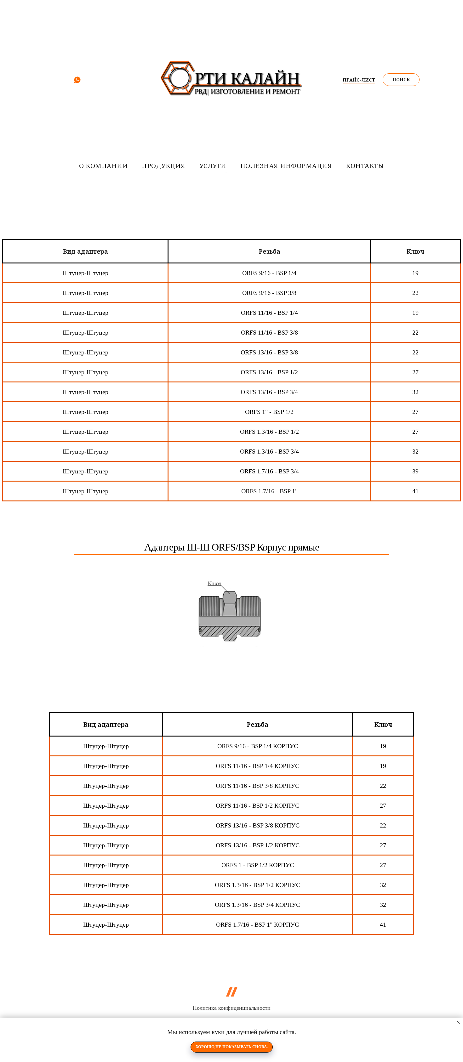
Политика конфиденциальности (232, 1008)
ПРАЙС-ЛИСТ (359, 79)
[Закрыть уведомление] (458, 1022)
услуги (212, 165)
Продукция (164, 165)
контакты (365, 165)
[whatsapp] (77, 82)
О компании (103, 165)
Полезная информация (286, 165)
